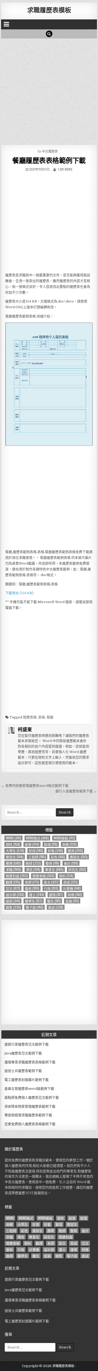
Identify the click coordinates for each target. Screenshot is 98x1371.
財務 (75, 894)
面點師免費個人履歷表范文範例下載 (31, 1097)
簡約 (66, 875)
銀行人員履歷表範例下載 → (76, 791)
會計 (71, 863)
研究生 (77, 869)
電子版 (34, 907)
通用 (13, 900)
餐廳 (50, 717)
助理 (50, 844)
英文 (51, 882)
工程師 (37, 856)
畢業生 (54, 869)
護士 (36, 894)
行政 (51, 888)
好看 (55, 850)
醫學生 (33, 900)
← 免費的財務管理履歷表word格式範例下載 (34, 786)
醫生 (54, 900)
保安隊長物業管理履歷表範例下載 (29, 1106)
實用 (75, 850)
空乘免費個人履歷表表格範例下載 (29, 1124)
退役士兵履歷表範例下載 (23, 1071)
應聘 (13, 863)
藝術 (32, 888)
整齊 (52, 863)
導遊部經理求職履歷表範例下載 (28, 1115)
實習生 (15, 856)
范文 (13, 888)
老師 (32, 882)
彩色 (58, 856)
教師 (33, 863)
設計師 (15, 894)
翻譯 (13, 882)
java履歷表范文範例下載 (23, 1053)
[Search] (49, 34)
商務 (69, 844)
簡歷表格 (30, 717)
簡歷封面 (17, 875)
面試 (55, 907)
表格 (41, 717)
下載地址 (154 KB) (19, 593)
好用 (36, 850)
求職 (13, 869)
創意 (32, 844)
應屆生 (79, 856)
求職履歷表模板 (49, 10)
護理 (56, 894)
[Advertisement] (49, 90)
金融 (72, 900)
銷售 (13, 907)
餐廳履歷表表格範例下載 (49, 160)
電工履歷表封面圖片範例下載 (26, 1080)
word (13, 838)
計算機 (72, 888)
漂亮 (33, 869)
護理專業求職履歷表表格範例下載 (29, 1062)
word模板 (64, 838)
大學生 (15, 850)
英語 (70, 882)
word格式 (37, 838)
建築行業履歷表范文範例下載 (26, 1044)
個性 (13, 844)
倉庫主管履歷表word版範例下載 (29, 1089)
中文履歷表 (50, 151)
